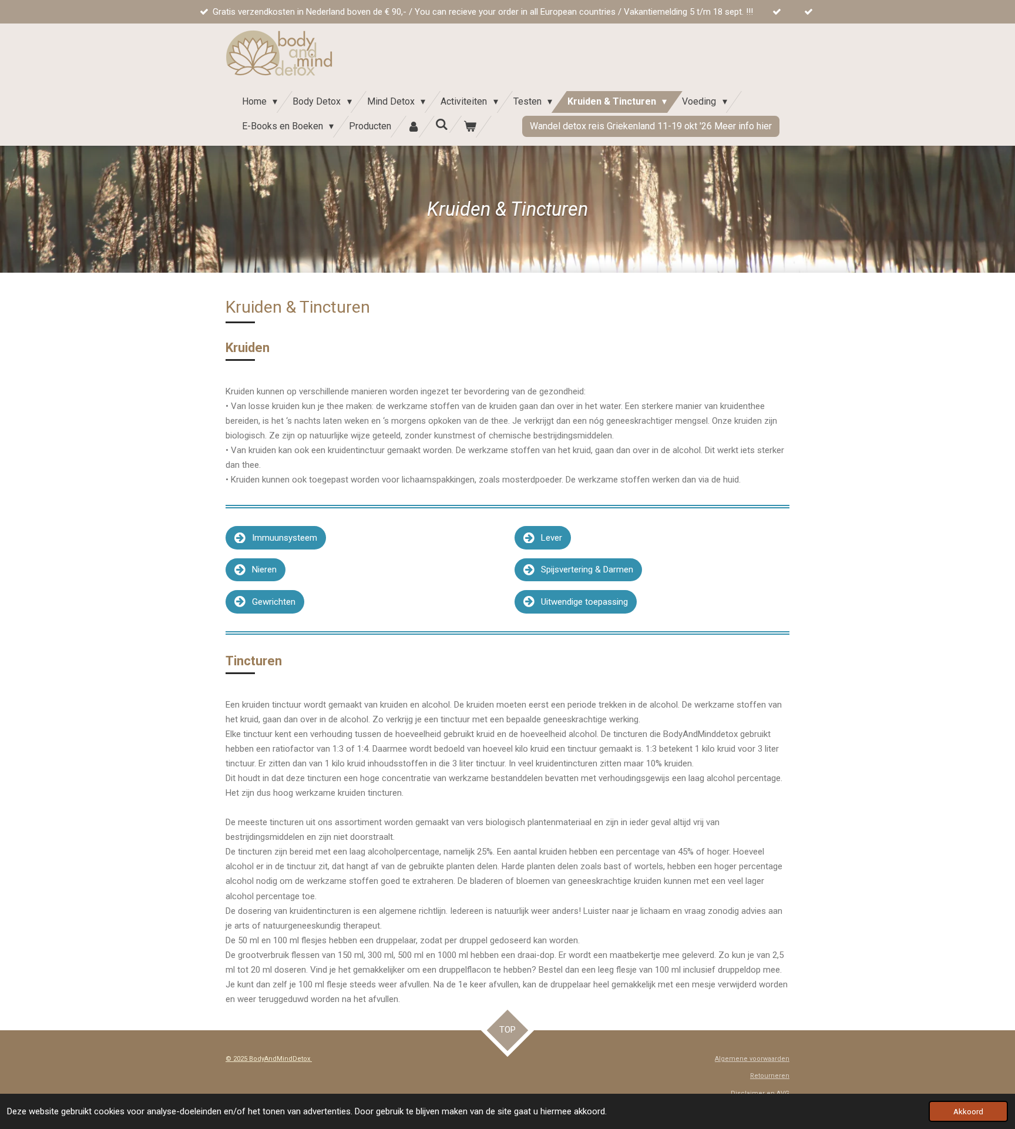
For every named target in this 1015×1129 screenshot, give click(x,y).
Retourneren (769, 1076)
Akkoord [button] (968, 1111)
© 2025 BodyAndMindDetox (269, 1059)
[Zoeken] (442, 124)
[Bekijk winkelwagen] (470, 127)
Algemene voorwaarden (752, 1059)
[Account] (413, 127)
